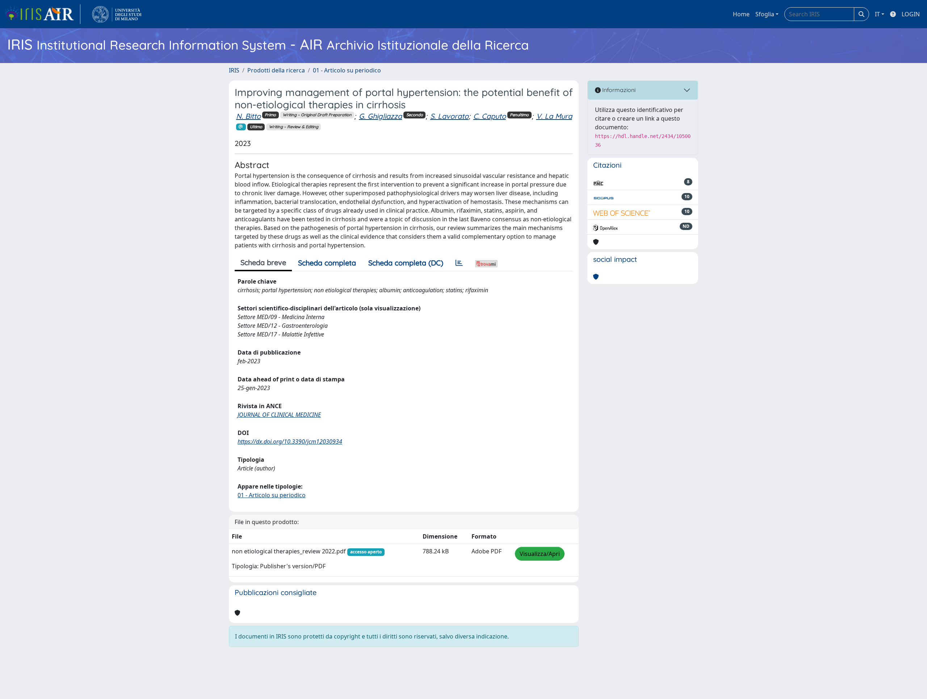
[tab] (459, 263)
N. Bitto (248, 116)
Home (741, 14)
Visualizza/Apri (540, 554)
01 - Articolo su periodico (347, 70)
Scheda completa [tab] (327, 262)
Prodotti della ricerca (276, 70)
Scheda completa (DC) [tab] (405, 262)
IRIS (234, 70)
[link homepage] (42, 14)
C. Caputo (489, 116)
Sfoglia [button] (764, 14)
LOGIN (911, 14)
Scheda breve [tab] (263, 262)
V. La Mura (554, 116)
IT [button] (877, 14)
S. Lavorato (449, 116)
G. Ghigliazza (380, 116)
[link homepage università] (116, 14)
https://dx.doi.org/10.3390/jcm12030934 (290, 441)
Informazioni (618, 89)
